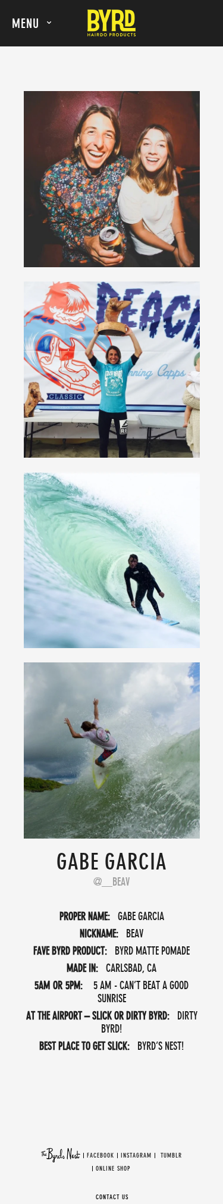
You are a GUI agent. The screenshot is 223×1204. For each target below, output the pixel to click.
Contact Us (112, 1197)
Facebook (100, 1155)
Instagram (136, 1155)
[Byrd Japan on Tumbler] (159, 1155)
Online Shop (113, 1168)
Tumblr (171, 1155)
